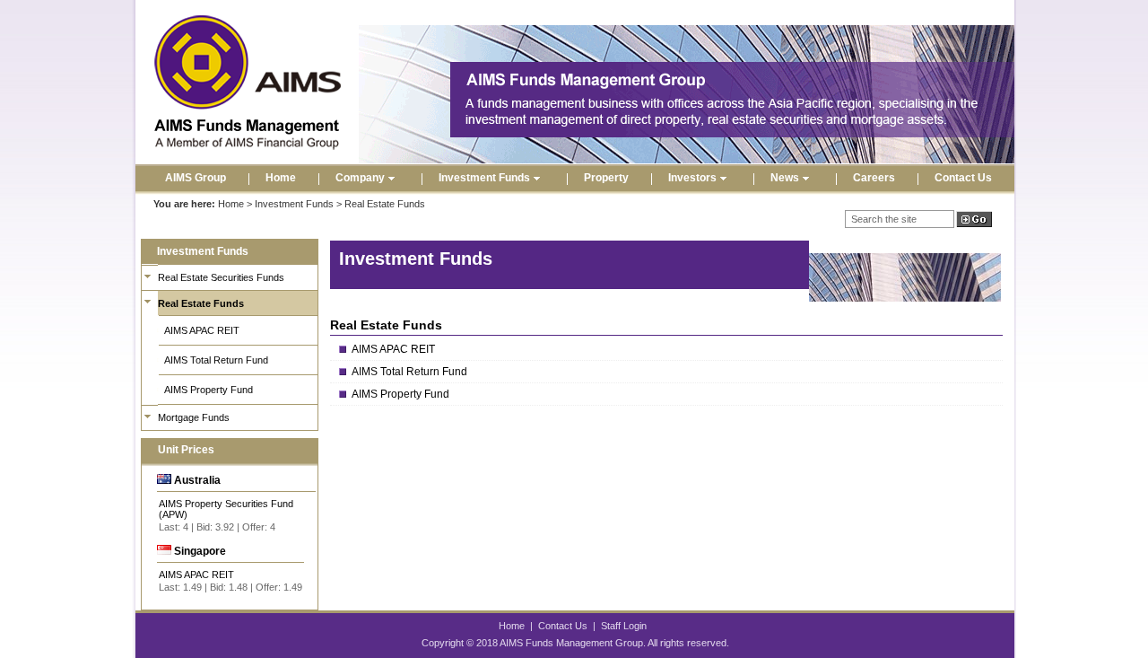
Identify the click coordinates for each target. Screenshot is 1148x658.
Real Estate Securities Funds (221, 277)
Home (280, 177)
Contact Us (963, 177)
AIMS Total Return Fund (216, 360)
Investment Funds (484, 177)
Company (360, 177)
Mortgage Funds (194, 417)
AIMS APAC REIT (201, 330)
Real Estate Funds (201, 303)
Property (606, 177)
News (784, 177)
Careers (874, 177)
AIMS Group (195, 177)
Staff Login (624, 625)
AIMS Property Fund (208, 389)
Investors (692, 177)
